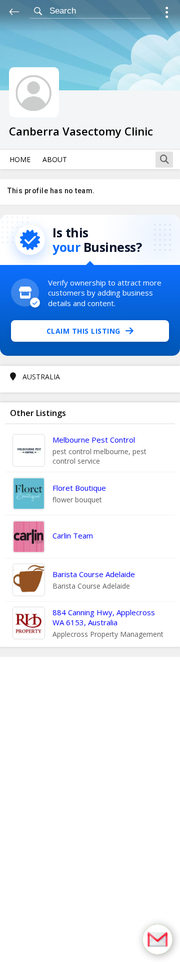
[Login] (167, 14)
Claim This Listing (83, 331)
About (54, 159)
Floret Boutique (79, 488)
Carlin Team (72, 535)
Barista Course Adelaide (93, 574)
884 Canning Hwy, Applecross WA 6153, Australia (103, 617)
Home (20, 159)
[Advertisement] (90, 809)
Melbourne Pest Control (93, 440)
